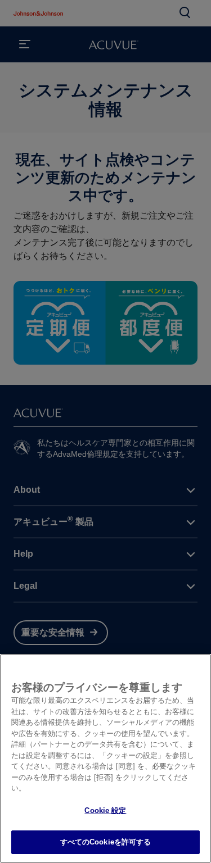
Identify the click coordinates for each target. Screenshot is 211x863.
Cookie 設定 (105, 810)
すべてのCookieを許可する (105, 842)
